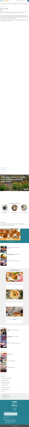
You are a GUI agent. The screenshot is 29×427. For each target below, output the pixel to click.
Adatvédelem (14, 408)
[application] (14, 183)
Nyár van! (8, 259)
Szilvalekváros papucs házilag (10, 367)
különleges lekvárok (5, 211)
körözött (6, 225)
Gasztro (1, 6)
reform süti (24, 211)
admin (2, 10)
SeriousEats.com (4, 169)
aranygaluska (15, 3)
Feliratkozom (15, 414)
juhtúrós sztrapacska (3, 3)
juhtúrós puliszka (20, 3)
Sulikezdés (8, 246)
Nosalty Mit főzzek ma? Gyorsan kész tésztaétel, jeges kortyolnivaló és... (14, 284)
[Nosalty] (1, 0)
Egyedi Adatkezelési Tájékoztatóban (11, 422)
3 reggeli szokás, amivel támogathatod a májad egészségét (12, 330)
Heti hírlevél (9, 417)
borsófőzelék (12, 225)
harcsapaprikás (25, 3)
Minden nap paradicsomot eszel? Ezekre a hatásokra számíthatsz (13, 247)
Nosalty (14, 304)
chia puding (2, 225)
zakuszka (12, 3)
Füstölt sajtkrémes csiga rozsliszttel (5, 387)
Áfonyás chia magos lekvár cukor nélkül (5, 212)
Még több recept (14, 214)
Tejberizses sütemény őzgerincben (24, 212)
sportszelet (8, 3)
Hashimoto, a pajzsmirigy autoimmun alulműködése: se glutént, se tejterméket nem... (13, 254)
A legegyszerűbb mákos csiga (14, 212)
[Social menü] (22, 1)
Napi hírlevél (6, 417)
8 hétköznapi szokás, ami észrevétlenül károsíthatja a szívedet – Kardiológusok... (14, 319)
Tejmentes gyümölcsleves (10, 354)
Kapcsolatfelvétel (14, 409)
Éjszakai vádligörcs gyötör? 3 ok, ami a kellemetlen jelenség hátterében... (13, 336)
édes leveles (14, 211)
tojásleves (9, 225)
